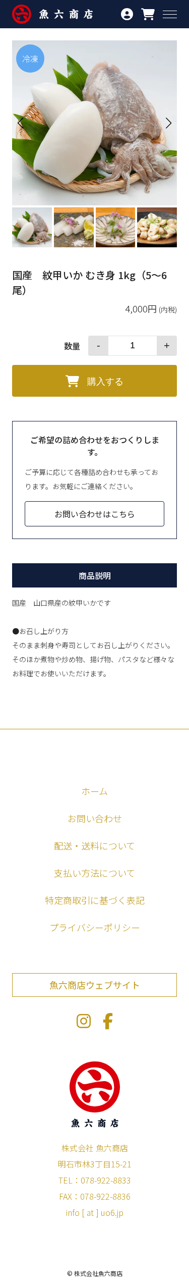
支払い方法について (94, 872)
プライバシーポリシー (94, 927)
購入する (105, 382)
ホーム (94, 790)
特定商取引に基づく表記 (95, 899)
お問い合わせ (95, 818)
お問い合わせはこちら (94, 514)
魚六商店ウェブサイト (94, 984)
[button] (168, 123)
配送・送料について (94, 845)
